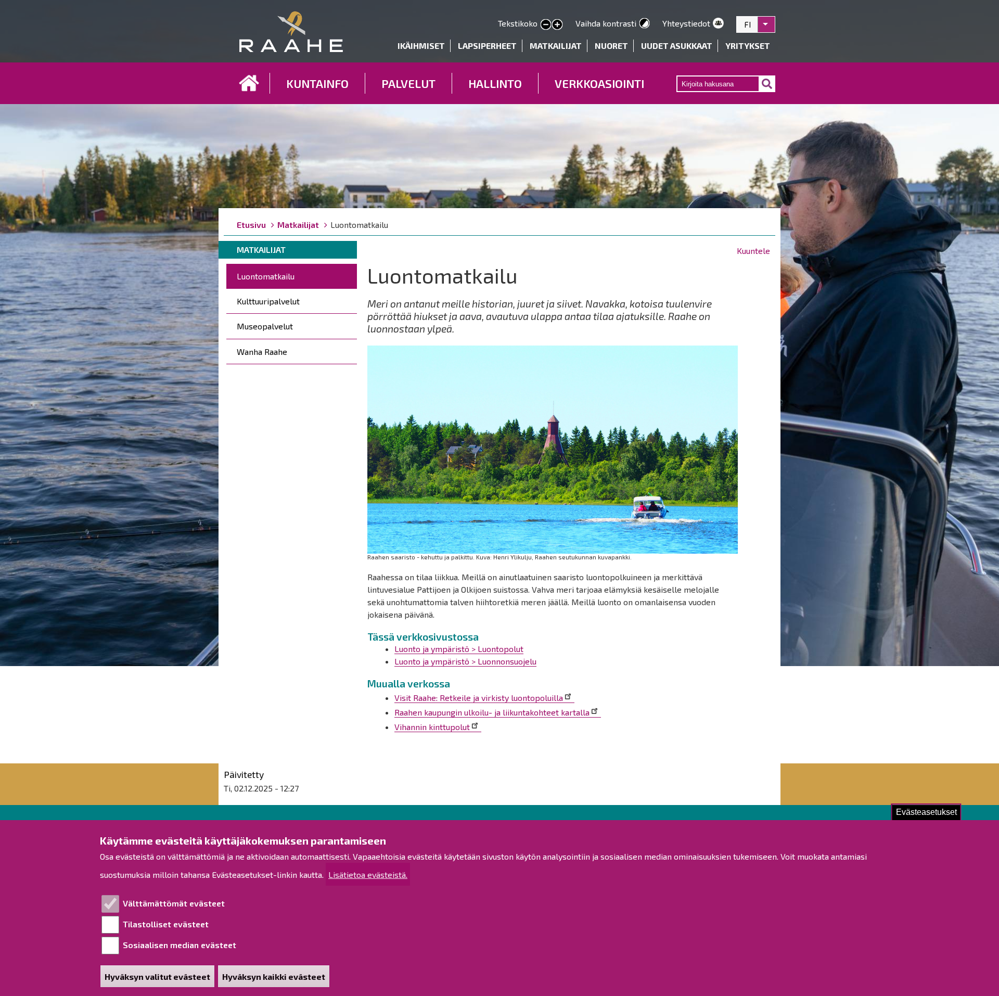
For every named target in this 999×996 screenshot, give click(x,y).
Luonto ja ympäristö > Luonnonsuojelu (465, 661)
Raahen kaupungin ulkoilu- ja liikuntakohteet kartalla (492, 712)
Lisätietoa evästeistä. (367, 874)
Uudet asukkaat (676, 45)
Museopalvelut (265, 326)
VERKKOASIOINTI (599, 83)
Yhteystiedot (686, 23)
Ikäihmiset (421, 45)
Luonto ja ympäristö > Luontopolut (458, 649)
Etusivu (249, 83)
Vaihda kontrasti (605, 23)
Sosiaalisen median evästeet (179, 945)
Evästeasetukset (926, 812)
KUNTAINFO (317, 83)
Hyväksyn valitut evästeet (157, 976)
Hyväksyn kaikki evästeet (273, 976)
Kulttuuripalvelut (268, 301)
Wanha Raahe (262, 351)
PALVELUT (408, 83)
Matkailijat (556, 45)
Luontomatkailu (265, 276)
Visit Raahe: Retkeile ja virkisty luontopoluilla (478, 698)
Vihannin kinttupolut (432, 727)
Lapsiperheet (487, 45)
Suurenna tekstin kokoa (557, 25)
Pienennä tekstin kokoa (546, 25)
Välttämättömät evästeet (174, 903)
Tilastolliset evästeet (166, 924)
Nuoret (611, 45)
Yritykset (747, 45)
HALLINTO (495, 83)
